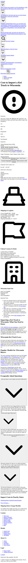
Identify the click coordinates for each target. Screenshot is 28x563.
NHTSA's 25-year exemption (11, 327)
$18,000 (15, 147)
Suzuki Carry (7, 531)
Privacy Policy (7, 550)
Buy (2, 29)
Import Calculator (8, 77)
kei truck (3, 328)
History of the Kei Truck (11, 49)
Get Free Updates (10, 41)
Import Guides (7, 520)
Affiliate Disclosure (8, 552)
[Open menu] (1, 43)
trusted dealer (11, 367)
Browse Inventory (5, 68)
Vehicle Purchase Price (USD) (8, 144)
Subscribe (12, 73)
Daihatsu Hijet (7, 356)
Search (8, 73)
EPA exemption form (7, 371)
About (5, 541)
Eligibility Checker (14, 62)
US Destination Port (5, 151)
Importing (3, 17)
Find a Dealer (12, 68)
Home (5, 76)
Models (2, 10)
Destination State (5, 148)
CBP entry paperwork (20, 370)
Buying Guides (7, 521)
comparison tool (4, 364)
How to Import (8, 64)
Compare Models (10, 55)
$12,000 (11, 147)
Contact (5, 542)
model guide (16, 363)
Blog (2, 35)
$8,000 (6, 147)
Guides (2, 2)
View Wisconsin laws (16, 150)
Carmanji (3, 1)
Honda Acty (16, 356)
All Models (3, 55)
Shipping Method (5, 156)
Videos (4, 35)
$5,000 (2, 147)
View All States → (5, 503)
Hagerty (2, 362)
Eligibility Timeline (5, 62)
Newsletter (6, 543)
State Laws (3, 49)
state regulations (18, 315)
